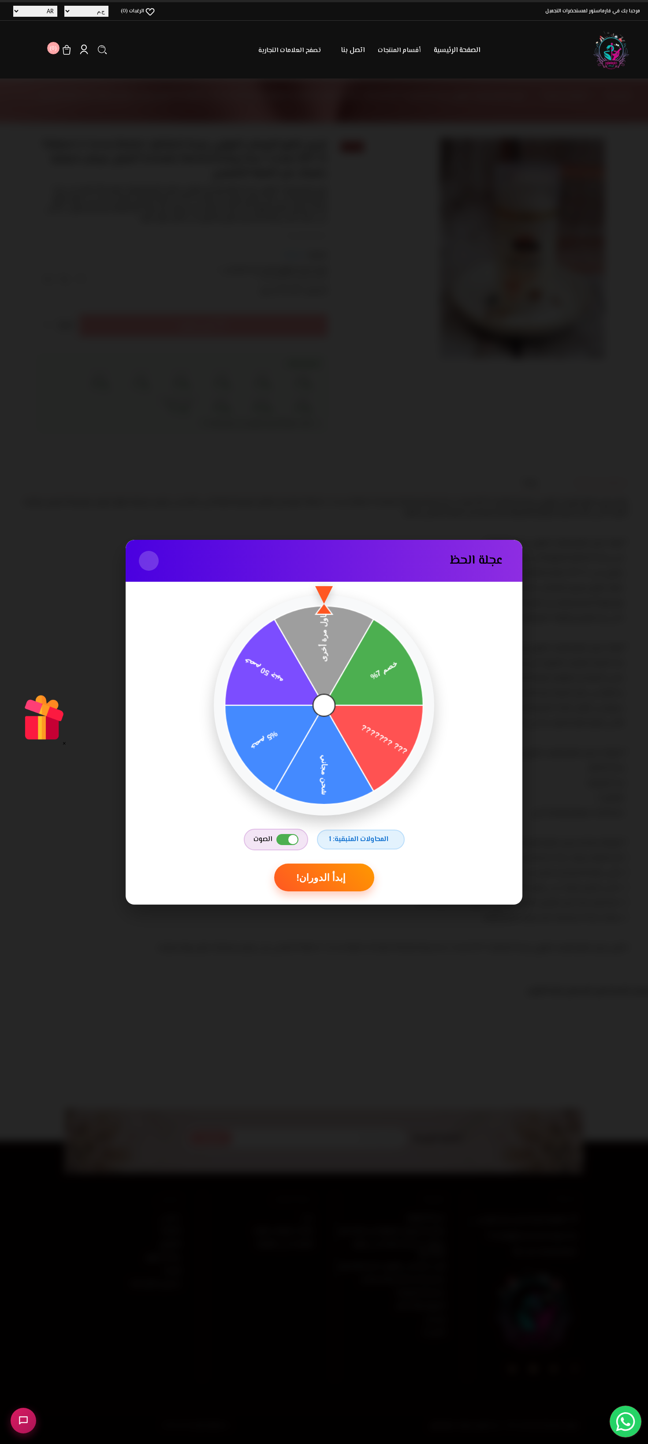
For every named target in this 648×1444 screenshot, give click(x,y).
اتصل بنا (353, 50)
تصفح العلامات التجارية (289, 50)
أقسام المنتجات (399, 50)
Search (102, 50)
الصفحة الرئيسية (457, 50)
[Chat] (23, 1420)
